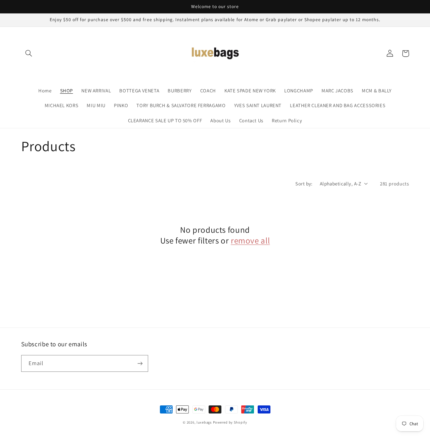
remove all (250, 240)
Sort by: (303, 183)
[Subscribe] (139, 363)
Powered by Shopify (230, 422)
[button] (29, 53)
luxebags (204, 422)
